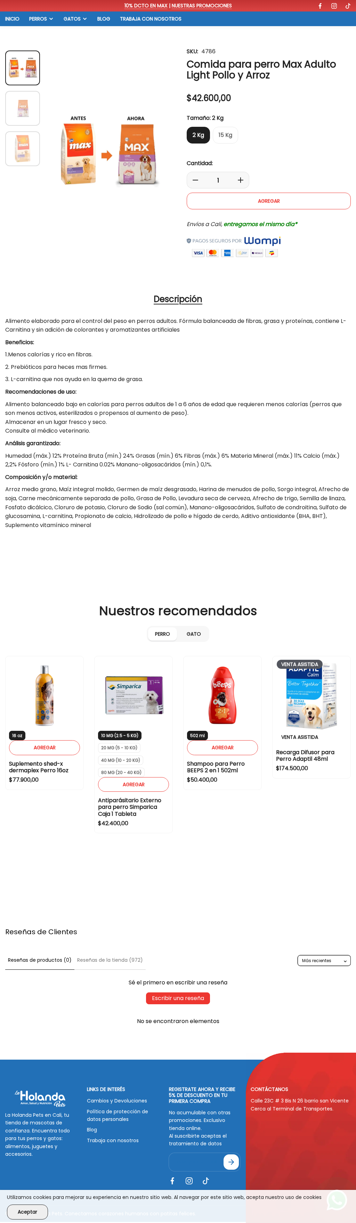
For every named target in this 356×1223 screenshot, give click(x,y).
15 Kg (225, 135)
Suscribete (231, 1162)
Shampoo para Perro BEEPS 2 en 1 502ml (216, 767)
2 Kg (198, 135)
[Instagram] (334, 6)
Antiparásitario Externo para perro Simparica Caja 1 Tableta (129, 807)
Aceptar (27, 1211)
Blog (92, 1129)
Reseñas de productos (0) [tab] (40, 960)
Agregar (44, 138)
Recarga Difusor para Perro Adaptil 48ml (305, 755)
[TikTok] (348, 6)
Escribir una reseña (178, 998)
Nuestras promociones (202, 5)
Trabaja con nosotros (113, 1140)
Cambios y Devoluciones (117, 1100)
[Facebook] (320, 6)
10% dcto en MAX (146, 5)
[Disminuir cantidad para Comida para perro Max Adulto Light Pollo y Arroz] (193, 180)
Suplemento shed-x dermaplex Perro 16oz (38, 767)
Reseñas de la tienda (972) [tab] (110, 960)
